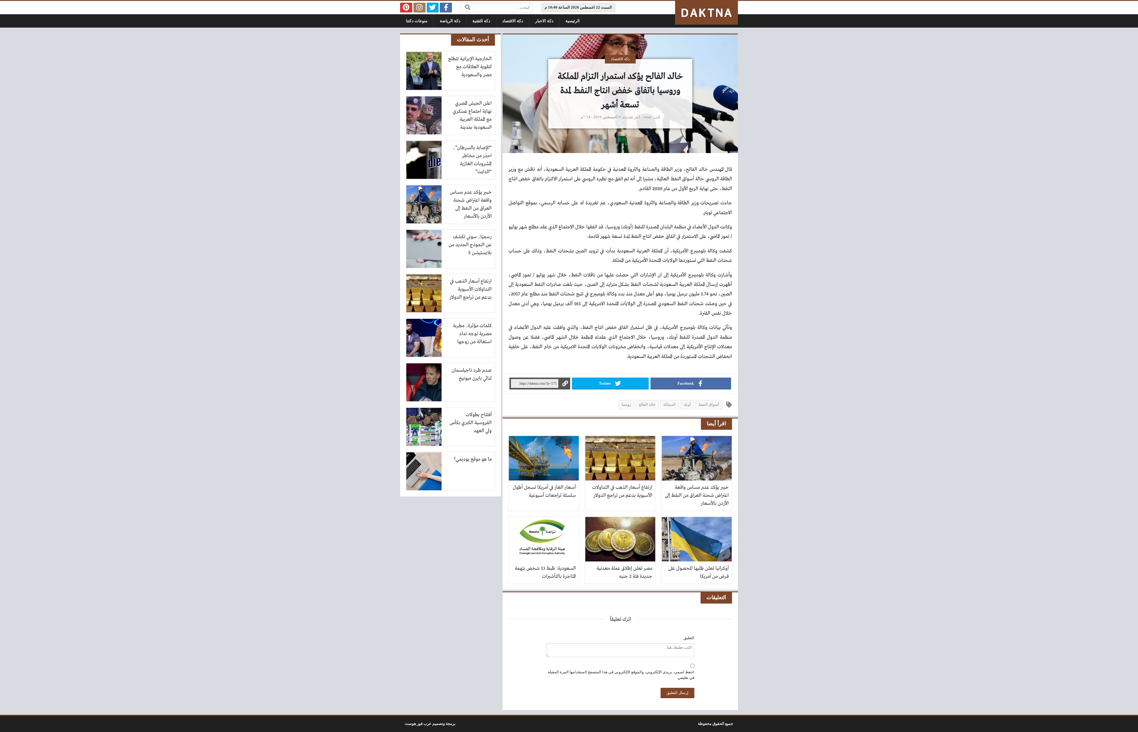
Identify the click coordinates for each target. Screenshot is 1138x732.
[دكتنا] (706, 13)
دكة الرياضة (450, 21)
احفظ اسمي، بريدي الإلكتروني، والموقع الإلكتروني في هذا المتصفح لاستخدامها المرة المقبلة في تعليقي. (621, 675)
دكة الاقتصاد (512, 21)
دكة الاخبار (544, 21)
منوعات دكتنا (417, 21)
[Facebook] (446, 7)
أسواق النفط (709, 404)
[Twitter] (433, 7)
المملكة (669, 404)
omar (647, 117)
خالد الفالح (647, 404)
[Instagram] (419, 7)
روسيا (626, 404)
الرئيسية (572, 21)
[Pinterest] (406, 7)
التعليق (688, 638)
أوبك (687, 404)
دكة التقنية (481, 21)
